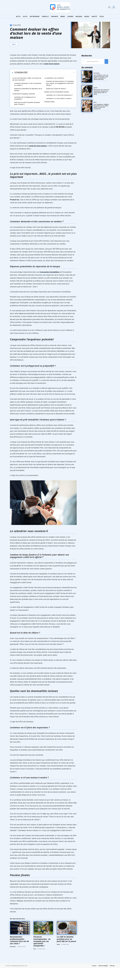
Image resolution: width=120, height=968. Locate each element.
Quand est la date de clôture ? (56, 88)
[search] (109, 7)
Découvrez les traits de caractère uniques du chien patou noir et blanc (101, 92)
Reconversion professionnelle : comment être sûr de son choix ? (19, 940)
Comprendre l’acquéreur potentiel (23, 94)
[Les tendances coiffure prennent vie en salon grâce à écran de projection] (87, 106)
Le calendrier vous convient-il (54, 78)
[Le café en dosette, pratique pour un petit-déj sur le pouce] (67, 927)
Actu (34, 949)
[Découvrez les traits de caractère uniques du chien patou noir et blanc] (87, 91)
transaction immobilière (49, 272)
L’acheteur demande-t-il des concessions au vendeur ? (27, 84)
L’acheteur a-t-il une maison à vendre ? (59, 98)
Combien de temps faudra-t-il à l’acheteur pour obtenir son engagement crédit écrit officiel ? (60, 83)
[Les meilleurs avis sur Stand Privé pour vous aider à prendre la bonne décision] (87, 76)
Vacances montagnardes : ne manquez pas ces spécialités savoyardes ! (41, 941)
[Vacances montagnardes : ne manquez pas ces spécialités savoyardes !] (43, 927)
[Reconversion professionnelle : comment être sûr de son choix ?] (20, 927)
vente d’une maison (51, 64)
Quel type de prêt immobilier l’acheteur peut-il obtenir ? (27, 103)
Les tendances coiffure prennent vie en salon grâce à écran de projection (101, 106)
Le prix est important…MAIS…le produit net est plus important (26, 79)
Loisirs (95, 87)
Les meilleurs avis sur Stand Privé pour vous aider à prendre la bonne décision (101, 77)
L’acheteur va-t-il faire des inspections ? (59, 95)
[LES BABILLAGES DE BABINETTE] (60, 7)
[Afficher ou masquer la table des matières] (51, 72)
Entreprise (13, 946)
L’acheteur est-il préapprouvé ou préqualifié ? (25, 98)
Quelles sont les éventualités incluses (56, 92)
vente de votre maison (38, 146)
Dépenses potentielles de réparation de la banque (28, 89)
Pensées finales (49, 102)
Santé (58, 944)
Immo (14, 44)
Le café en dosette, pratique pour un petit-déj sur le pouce (66, 938)
